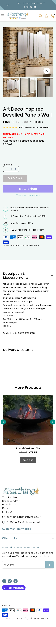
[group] (11, 87)
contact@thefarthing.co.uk (24, 516)
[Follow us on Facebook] (4, 581)
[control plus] (15, 169)
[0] (52, 16)
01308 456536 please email (23, 522)
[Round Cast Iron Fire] (28, 420)
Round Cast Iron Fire (28, 448)
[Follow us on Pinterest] (15, 581)
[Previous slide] (3, 422)
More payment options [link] (28, 195)
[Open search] (40, 15)
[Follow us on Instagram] (10, 581)
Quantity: (8, 164)
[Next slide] (14, 81)
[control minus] (7, 169)
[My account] (46, 15)
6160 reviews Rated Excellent (34, 127)
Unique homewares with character (30, 5)
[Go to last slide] (6, 81)
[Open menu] (2, 16)
